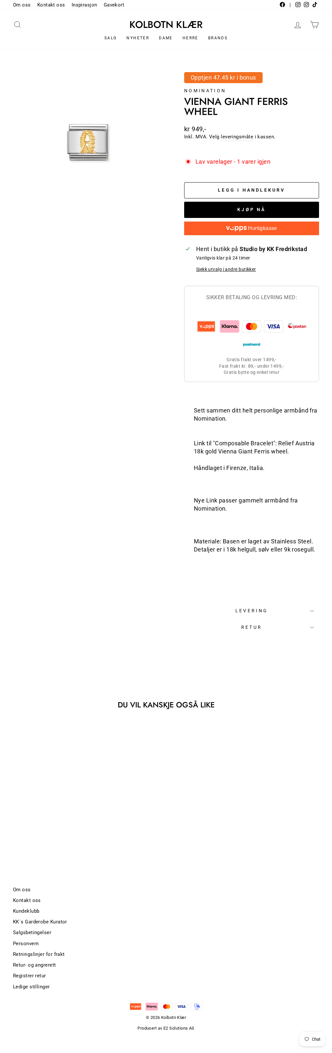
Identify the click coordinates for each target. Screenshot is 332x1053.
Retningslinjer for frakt (39, 954)
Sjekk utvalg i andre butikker (226, 269)
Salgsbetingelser (32, 932)
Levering (251, 611)
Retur (251, 627)
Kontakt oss (51, 5)
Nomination (205, 91)
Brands (218, 38)
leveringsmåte (237, 137)
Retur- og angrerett (34, 965)
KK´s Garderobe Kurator (40, 922)
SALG (110, 38)
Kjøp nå (251, 209)
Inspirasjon (84, 5)
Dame (166, 38)
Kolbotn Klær (166, 25)
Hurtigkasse (262, 228)
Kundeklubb (26, 911)
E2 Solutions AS (179, 1028)
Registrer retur (29, 976)
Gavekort (114, 5)
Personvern (26, 943)
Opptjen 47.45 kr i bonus (223, 77)
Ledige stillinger (31, 987)
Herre (190, 38)
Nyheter (137, 38)
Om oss (22, 5)
